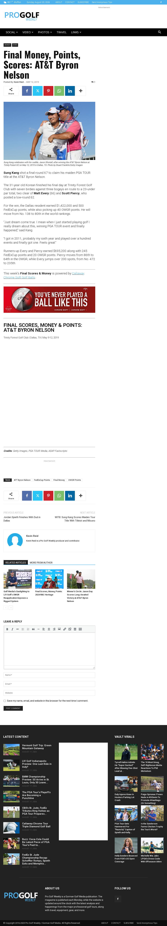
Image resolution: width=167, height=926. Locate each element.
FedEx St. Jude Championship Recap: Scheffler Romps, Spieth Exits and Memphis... (36, 859)
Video (27, 32)
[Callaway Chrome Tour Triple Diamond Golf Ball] (11, 827)
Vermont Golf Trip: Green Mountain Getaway (36, 747)
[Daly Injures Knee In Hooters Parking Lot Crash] (126, 784)
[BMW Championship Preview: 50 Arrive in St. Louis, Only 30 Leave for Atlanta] (11, 781)
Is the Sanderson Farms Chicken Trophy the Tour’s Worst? (152, 826)
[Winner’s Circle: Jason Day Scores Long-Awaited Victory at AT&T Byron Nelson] (81, 579)
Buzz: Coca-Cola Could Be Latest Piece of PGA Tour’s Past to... (35, 842)
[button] (159, 32)
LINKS (75, 32)
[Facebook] (161, 2)
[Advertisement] (104, 16)
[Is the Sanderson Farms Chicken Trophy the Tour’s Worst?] (152, 813)
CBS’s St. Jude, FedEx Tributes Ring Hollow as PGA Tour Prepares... (35, 810)
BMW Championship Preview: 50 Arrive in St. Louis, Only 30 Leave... (35, 779)
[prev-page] (6, 608)
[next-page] (11, 608)
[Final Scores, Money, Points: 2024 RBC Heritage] (49, 579)
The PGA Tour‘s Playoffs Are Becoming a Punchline (36, 795)
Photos (43, 32)
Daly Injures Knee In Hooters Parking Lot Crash (124, 797)
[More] (81, 91)
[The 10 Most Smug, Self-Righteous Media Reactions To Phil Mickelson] (152, 752)
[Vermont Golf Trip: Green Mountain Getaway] (11, 749)
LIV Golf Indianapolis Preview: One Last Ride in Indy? (37, 764)
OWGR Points (74, 480)
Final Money (59, 480)
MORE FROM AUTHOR (41, 562)
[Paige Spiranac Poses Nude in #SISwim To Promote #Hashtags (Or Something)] (152, 784)
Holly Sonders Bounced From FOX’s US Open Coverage (126, 859)
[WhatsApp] (59, 91)
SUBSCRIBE (83, 2)
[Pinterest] (48, 91)
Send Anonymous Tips (102, 2)
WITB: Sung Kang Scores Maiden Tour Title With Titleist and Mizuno (75, 519)
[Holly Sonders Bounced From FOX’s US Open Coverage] (126, 845)
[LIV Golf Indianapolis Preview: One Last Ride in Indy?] (11, 765)
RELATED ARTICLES (16, 562)
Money (7, 45)
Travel (62, 32)
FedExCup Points (42, 480)
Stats (15, 45)
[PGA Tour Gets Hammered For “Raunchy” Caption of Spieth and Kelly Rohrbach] (126, 813)
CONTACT (70, 2)
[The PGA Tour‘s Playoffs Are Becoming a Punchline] (11, 796)
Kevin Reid (19, 82)
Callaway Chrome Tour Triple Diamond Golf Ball (36, 825)
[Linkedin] (70, 91)
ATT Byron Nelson (22, 480)
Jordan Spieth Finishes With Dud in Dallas (22, 519)
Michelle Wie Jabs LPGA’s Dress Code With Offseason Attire (151, 859)
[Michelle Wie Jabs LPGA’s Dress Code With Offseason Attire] (152, 845)
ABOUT (58, 2)
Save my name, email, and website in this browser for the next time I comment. (47, 700)
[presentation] (7, 629)
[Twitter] (38, 91)
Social (10, 32)
